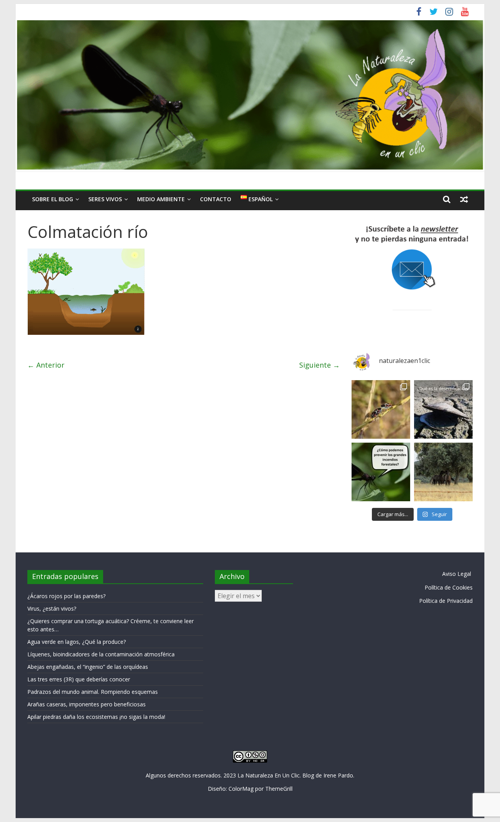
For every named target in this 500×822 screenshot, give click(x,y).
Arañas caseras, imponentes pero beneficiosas (86, 704)
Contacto (215, 199)
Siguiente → (319, 365)
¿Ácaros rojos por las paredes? (66, 596)
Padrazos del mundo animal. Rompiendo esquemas (92, 691)
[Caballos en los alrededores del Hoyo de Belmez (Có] (443, 472)
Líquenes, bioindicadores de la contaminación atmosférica (101, 654)
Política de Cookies (449, 587)
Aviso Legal (456, 573)
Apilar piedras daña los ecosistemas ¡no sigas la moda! (96, 716)
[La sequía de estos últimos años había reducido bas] (381, 409)
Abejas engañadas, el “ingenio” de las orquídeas (87, 666)
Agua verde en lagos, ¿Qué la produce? (76, 641)
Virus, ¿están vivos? (51, 608)
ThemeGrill (279, 788)
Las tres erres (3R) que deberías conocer (78, 679)
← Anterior (45, 365)
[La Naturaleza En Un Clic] (250, 23)
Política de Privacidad (446, 600)
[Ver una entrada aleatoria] (464, 199)
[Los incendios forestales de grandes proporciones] (381, 472)
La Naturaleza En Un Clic (269, 775)
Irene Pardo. (338, 775)
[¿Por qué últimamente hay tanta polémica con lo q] (443, 409)
